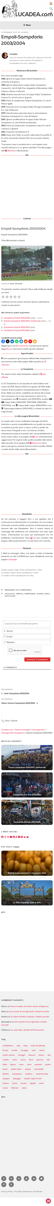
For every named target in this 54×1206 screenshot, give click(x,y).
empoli (19, 594)
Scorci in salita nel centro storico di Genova (29, 1006)
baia (26, 1045)
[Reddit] (24, 837)
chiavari (31, 1055)
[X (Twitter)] (5, 837)
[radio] (3, 297)
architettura (8, 1045)
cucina (23, 1059)
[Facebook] (2, 837)
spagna (6, 1078)
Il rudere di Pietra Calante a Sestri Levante (30, 1016)
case (34, 1050)
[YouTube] (11, 837)
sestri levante (42, 1073)
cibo (49, 1055)
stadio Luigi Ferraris (33, 1078)
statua (6, 1083)
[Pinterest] (22, 837)
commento (23, 345)
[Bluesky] (27, 837)
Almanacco (12, 150)
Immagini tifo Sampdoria (18, 590)
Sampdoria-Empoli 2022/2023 (17, 327)
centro (42, 1050)
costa (14, 1059)
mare (21, 1064)
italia (5, 1064)
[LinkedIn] (14, 837)
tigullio (33, 1083)
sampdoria (30, 594)
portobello (39, 1069)
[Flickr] (19, 837)
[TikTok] (16, 837)
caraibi (14, 1050)
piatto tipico (16, 1069)
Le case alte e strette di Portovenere (27, 1029)
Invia (21, 722)
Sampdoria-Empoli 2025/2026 (17, 317)
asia (18, 1045)
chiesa (41, 1055)
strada (24, 1083)
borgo (5, 1050)
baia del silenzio (38, 1045)
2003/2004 (10, 594)
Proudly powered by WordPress (28, 1191)
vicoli (41, 1083)
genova (40, 1059)
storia (14, 1083)
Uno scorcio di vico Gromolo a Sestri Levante (29, 1011)
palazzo (38, 1064)
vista (24, 1087)
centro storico (9, 1055)
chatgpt (21, 1055)
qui (10, 348)
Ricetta (6, 1073)
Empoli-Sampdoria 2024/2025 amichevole (22, 320)
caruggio (24, 1050)
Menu (28, 25)
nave (29, 1064)
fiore (31, 1059)
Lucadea (25, 32)
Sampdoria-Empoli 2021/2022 (17, 330)
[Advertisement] (27, 186)
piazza (28, 1069)
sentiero (29, 1073)
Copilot (6, 1059)
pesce (5, 1069)
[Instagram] (8, 837)
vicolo (5, 1087)
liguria (13, 1064)
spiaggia (17, 1078)
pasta (48, 1064)
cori (36, 436)
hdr (48, 1059)
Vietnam (15, 1087)
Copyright (12, 559)
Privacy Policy (7, 1191)
